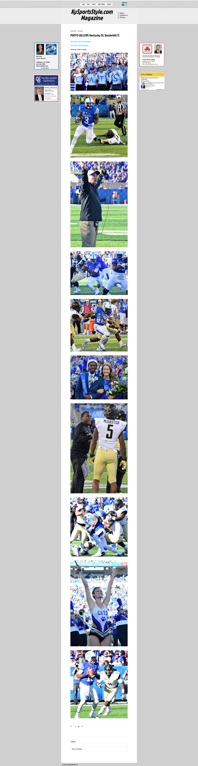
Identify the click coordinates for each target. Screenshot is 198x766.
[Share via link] (82, 726)
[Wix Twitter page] (126, 5)
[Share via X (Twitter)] (75, 726)
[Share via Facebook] (71, 726)
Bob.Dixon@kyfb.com (42, 66)
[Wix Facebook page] (123, 5)
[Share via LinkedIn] (78, 726)
